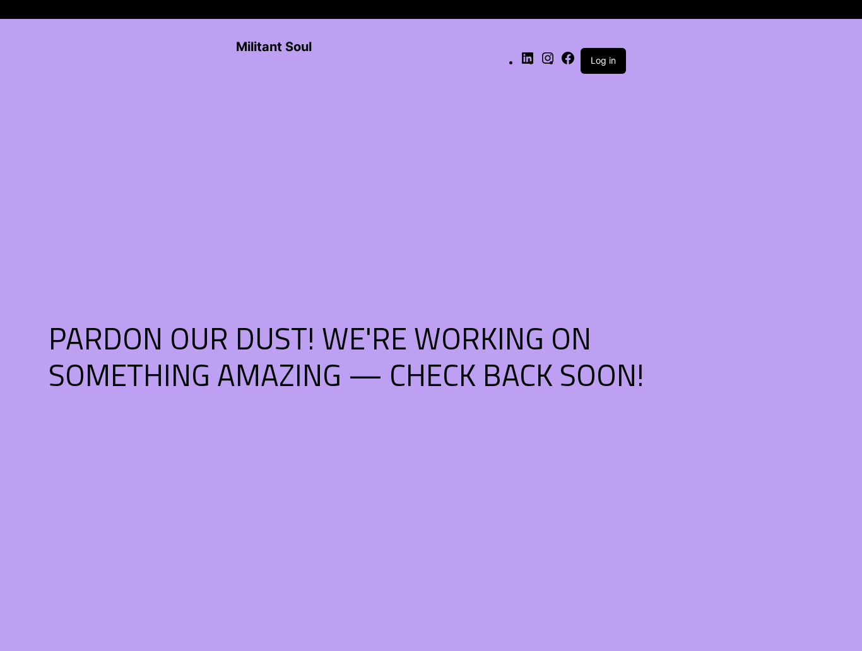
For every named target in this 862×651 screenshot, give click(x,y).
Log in (603, 60)
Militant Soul (274, 46)
